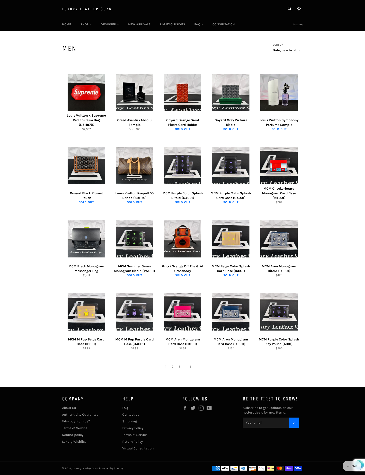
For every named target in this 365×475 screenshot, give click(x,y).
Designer (109, 24)
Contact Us (130, 414)
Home (66, 24)
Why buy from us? (76, 421)
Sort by (278, 44)
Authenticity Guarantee (80, 414)
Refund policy (72, 435)
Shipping (129, 421)
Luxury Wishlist (74, 442)
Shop (85, 24)
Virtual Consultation (138, 448)
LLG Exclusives (172, 24)
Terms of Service (74, 428)
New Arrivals (139, 24)
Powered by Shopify (111, 468)
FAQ (197, 24)
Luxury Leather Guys (87, 9)
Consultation (223, 24)
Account (298, 24)
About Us (69, 408)
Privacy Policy (132, 428)
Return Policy (132, 442)
